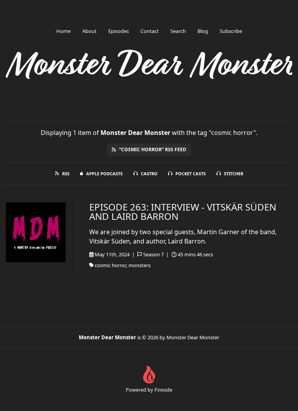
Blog (203, 31)
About (89, 31)
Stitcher (233, 173)
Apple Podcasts (104, 173)
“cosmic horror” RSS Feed (152, 149)
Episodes (118, 31)
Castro (149, 173)
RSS (65, 173)
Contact (149, 31)
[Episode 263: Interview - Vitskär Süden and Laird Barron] (36, 232)
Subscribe (231, 31)
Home (63, 31)
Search (178, 31)
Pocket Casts (190, 173)
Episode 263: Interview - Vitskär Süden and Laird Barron (182, 211)
